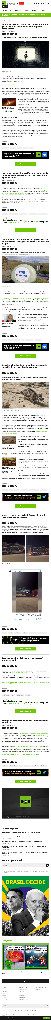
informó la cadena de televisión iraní (21, 672)
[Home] (4, 3)
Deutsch (24, 1014)
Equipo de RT (45, 10)
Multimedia (34, 10)
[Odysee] (21, 1010)
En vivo (21, 3)
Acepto (10, 869)
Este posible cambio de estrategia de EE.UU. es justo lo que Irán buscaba (21, 832)
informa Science (20, 422)
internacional (38, 340)
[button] (25, 802)
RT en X (25, 981)
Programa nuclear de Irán (44, 214)
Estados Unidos (23, 214)
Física (31, 148)
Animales (5, 490)
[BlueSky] (43, 3)
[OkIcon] (46, 3)
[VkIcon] (34, 3)
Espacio (25, 148)
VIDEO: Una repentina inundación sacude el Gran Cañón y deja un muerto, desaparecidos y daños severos (25, 852)
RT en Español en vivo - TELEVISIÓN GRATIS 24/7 (16, 817)
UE (22, 340)
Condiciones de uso (23, 999)
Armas (4, 633)
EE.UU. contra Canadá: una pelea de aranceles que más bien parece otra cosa (25, 973)
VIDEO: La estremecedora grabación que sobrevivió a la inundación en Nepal (22, 841)
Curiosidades (24, 490)
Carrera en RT (22, 997)
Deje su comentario (25, 164)
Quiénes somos (22, 989)
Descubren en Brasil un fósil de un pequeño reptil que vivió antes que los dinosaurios (8, 448)
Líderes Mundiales (6, 999)
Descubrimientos (34, 490)
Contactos (21, 991)
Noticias (5, 10)
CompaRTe (8, 1014)
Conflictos (5, 214)
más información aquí (25, 1018)
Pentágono (43, 765)
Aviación (10, 633)
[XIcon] (39, 3)
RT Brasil (14, 1014)
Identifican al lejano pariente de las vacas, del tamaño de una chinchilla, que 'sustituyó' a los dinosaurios (8, 469)
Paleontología (44, 490)
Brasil (11, 490)
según (10, 81)
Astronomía (5, 148)
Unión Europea (29, 340)
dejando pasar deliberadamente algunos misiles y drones (27, 746)
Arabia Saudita (6, 695)
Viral (11, 10)
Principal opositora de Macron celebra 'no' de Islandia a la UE (8, 325)
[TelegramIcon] (41, 3)
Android (38, 989)
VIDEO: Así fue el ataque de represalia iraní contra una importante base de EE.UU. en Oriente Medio (24, 846)
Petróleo (28, 695)
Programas (18, 10)
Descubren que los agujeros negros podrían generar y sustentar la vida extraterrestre (8, 109)
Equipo (20, 993)
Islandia (10, 340)
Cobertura (21, 995)
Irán (13, 695)
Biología (12, 148)
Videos (3, 993)
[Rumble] (36, 3)
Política (17, 340)
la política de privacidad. (11, 869)
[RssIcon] (33, 1010)
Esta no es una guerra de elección (10, 198)
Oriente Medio (33, 214)
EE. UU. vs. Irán (13, 214)
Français (35, 1014)
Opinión (27, 10)
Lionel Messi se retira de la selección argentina (14, 837)
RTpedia (4, 997)
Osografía (7, 940)
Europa (4, 340)
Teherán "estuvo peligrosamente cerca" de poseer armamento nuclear (25, 192)
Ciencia (19, 148)
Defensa (25, 633)
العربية (19, 1014)
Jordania (27, 765)
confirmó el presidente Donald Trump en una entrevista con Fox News (24, 736)
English (29, 1014)
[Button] (30, 3)
